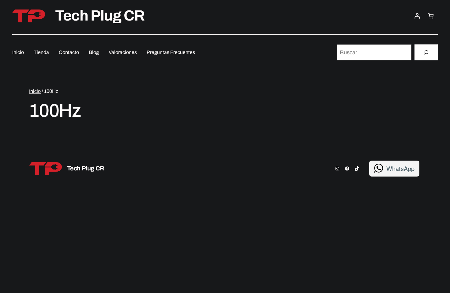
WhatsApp (400, 168)
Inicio (35, 91)
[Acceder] (417, 16)
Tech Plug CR (99, 16)
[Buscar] (426, 52)
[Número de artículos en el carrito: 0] (431, 16)
